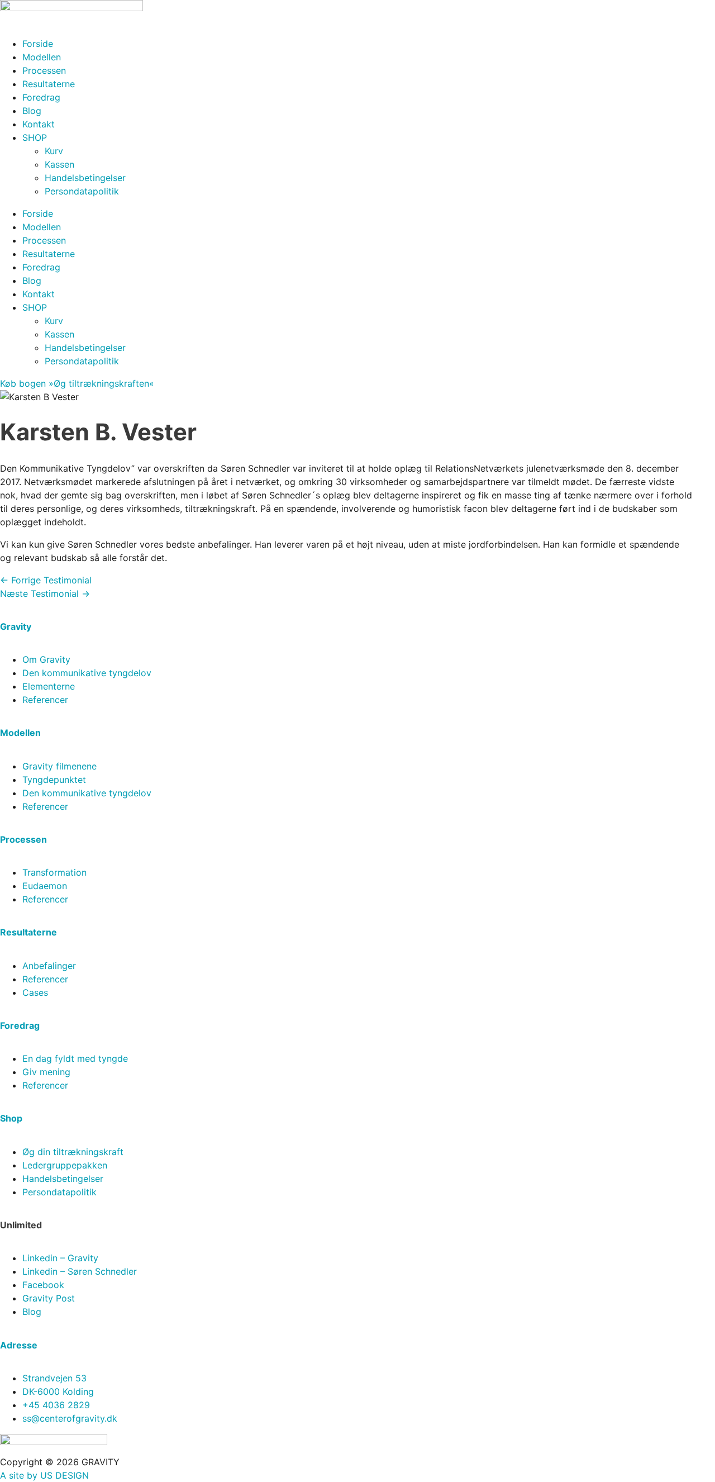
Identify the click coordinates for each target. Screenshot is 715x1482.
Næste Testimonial (45, 593)
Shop (11, 1118)
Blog (31, 110)
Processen (44, 70)
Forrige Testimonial (46, 580)
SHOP (34, 137)
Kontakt (38, 124)
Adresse (18, 1345)
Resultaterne (48, 83)
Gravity (15, 626)
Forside (37, 43)
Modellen (41, 57)
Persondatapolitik (82, 191)
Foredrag (41, 97)
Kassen (59, 164)
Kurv (54, 150)
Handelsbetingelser (85, 177)
